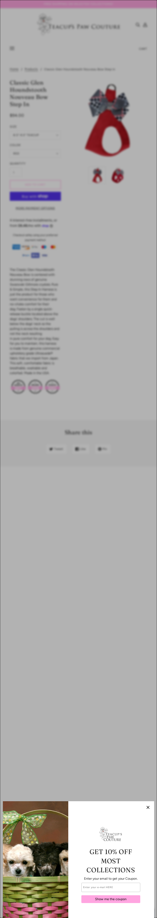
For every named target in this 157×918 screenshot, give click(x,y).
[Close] (148, 807)
